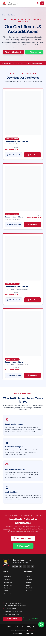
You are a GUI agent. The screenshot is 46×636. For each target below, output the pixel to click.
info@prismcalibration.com (13, 611)
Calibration (7, 576)
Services (29, 582)
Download (33, 155)
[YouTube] (16, 566)
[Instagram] (24, 566)
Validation (7, 579)
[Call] (38, 3)
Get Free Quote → (12, 618)
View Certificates (12, 52)
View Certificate (15, 155)
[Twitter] (20, 566)
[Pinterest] (32, 566)
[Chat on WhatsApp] (41, 624)
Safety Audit (8, 588)
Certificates (29, 588)
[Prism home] (10, 3)
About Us (29, 579)
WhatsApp (34, 619)
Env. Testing (8, 582)
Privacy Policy (17, 633)
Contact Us (29, 591)
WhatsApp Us (35, 52)
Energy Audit (8, 585)
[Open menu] (42, 3)
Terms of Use (29, 633)
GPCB (6, 591)
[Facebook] (13, 566)
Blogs (28, 585)
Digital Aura (31, 630)
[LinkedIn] (28, 566)
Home (4, 15)
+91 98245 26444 (24, 538)
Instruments (8, 594)
